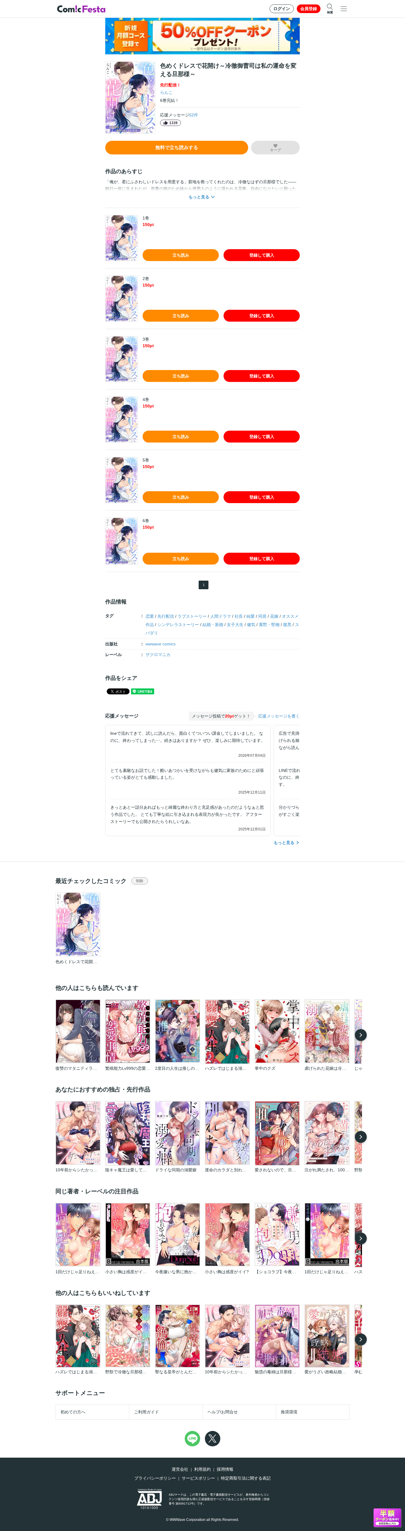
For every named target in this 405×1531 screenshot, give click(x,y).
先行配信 (165, 616)
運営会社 (180, 1469)
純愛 (250, 616)
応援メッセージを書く (279, 716)
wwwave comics (161, 644)
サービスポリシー (198, 1478)
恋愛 (150, 616)
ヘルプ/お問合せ (223, 1412)
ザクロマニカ (158, 654)
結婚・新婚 (213, 624)
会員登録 (308, 8)
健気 (251, 624)
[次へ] (361, 1035)
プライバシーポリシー (155, 1478)
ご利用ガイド (146, 1412)
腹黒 (287, 624)
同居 (262, 616)
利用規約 (202, 1469)
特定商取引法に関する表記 (246, 1478)
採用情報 (225, 1469)
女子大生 (235, 624)
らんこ (166, 92)
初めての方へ (72, 1412)
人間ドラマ (220, 616)
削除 (139, 881)
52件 (193, 115)
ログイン (281, 8)
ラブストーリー (192, 616)
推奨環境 (289, 1412)
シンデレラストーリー (178, 624)
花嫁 (274, 616)
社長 (239, 616)
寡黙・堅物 (269, 624)
